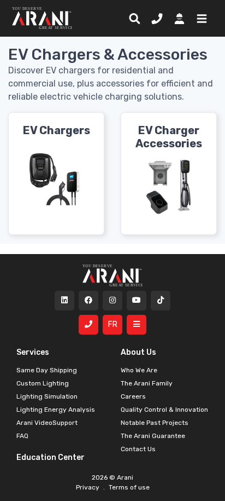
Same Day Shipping (46, 370)
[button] (199, 18)
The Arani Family (147, 383)
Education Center (50, 457)
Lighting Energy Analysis (55, 409)
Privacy (88, 487)
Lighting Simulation (47, 396)
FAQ (22, 436)
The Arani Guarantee (153, 436)
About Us (138, 352)
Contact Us (138, 449)
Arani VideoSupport (47, 423)
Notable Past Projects (154, 423)
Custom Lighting (42, 383)
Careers (133, 396)
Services (32, 352)
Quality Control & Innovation (164, 409)
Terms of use (128, 487)
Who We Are (139, 370)
